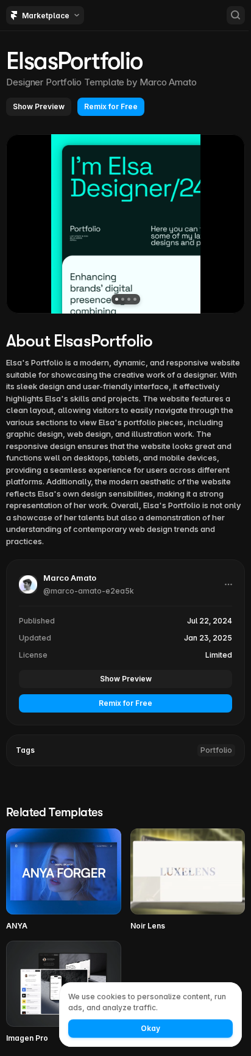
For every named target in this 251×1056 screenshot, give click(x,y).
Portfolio (216, 750)
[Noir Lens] (188, 880)
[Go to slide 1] (116, 299)
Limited (218, 654)
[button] (38, 107)
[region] (125, 224)
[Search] (236, 15)
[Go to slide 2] (122, 299)
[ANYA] (63, 880)
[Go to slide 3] (128, 299)
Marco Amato (168, 82)
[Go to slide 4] (134, 299)
